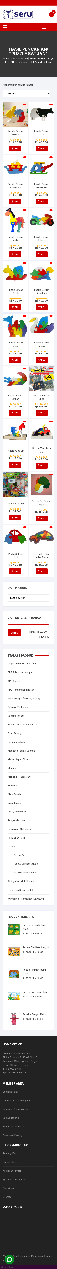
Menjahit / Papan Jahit (19, 776)
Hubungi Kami (10, 1162)
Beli (17, 148)
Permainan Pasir (16, 837)
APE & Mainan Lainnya (20, 672)
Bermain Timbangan (18, 707)
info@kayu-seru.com (17, 1064)
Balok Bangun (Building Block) (24, 698)
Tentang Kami (10, 1153)
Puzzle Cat (19, 855)
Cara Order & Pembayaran (17, 1100)
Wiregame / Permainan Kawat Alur (26, 898)
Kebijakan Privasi (12, 1170)
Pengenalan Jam (16, 820)
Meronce (13, 785)
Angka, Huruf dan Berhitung (22, 663)
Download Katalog (12, 1135)
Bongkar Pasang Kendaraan (22, 724)
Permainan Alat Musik (19, 829)
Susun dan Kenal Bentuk (20, 889)
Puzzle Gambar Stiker (25, 872)
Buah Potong (15, 733)
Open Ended (14, 802)
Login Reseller (10, 1091)
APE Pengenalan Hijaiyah (21, 689)
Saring (14, 633)
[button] (9, 1259)
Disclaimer (8, 1188)
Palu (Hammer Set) (18, 811)
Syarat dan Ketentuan (14, 1179)
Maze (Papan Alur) (18, 759)
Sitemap (7, 1196)
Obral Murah (14, 794)
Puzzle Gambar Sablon (25, 863)
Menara (12, 768)
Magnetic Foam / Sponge (21, 750)
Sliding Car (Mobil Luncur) (22, 881)
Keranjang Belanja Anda (15, 1109)
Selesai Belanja (11, 1117)
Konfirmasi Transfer (13, 1126)
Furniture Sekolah (17, 741)
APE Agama (14, 680)
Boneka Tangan (16, 715)
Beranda (7, 58)
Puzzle (11, 846)
